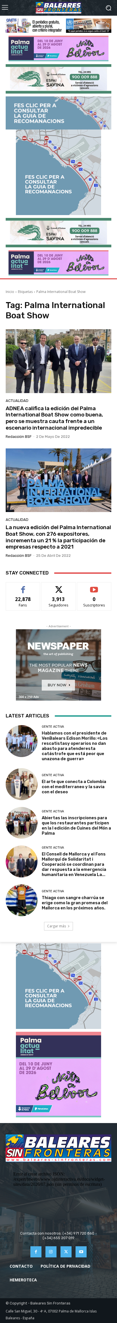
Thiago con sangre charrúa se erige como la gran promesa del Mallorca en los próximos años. (75, 903)
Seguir (59, 586)
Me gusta (23, 586)
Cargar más (56, 926)
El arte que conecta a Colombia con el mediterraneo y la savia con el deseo (74, 786)
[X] (66, 1251)
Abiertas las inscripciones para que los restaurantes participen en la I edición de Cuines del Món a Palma (76, 825)
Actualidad (17, 400)
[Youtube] (81, 1251)
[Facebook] (35, 1251)
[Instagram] (51, 1251)
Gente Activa (53, 726)
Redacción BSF (19, 436)
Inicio (10, 291)
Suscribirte (94, 586)
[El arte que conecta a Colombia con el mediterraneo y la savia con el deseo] (21, 784)
